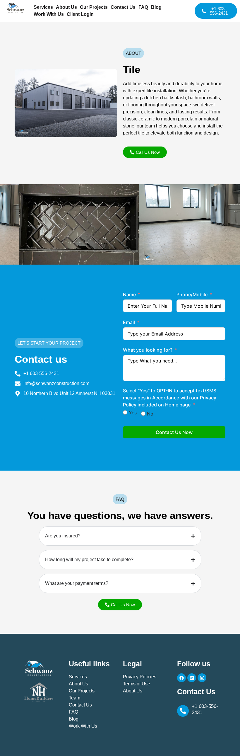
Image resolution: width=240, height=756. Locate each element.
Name (129, 294)
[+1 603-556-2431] (183, 711)
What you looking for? (147, 350)
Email (129, 322)
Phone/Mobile (192, 294)
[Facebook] (181, 677)
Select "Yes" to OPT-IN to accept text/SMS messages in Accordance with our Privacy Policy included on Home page (169, 398)
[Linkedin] (191, 677)
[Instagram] (202, 677)
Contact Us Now (174, 432)
